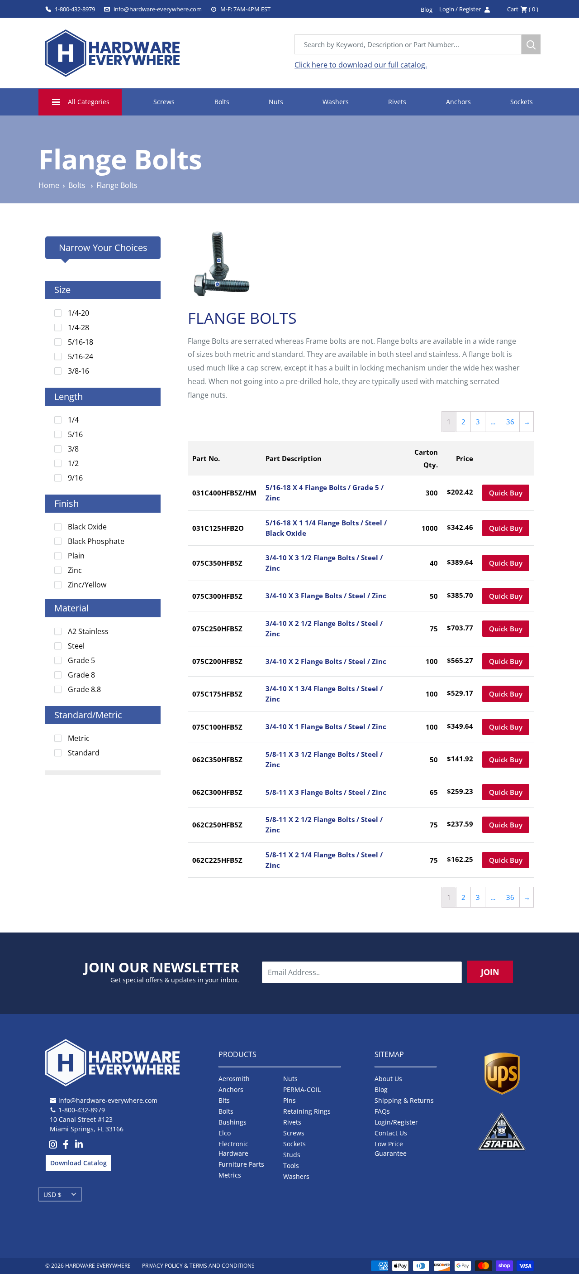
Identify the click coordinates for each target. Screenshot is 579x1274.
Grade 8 (81, 675)
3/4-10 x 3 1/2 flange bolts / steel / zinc (324, 562)
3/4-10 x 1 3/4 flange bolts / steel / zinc (324, 693)
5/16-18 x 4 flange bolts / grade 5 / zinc (325, 492)
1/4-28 (78, 327)
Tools (291, 1165)
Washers (336, 101)
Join (490, 971)
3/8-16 (78, 371)
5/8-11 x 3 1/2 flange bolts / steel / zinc (324, 759)
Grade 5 (81, 660)
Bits (224, 1100)
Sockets (521, 101)
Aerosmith (234, 1078)
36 (510, 421)
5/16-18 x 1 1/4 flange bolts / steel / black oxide (326, 528)
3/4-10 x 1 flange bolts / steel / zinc (326, 726)
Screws (164, 101)
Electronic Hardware (233, 1148)
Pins (289, 1100)
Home (48, 185)
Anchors (458, 101)
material (71, 608)
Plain (76, 556)
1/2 (73, 463)
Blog (381, 1089)
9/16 (75, 478)
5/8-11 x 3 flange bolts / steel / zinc (326, 792)
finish (66, 503)
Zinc (75, 570)
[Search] (531, 44)
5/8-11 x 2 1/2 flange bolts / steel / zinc (324, 824)
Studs (291, 1154)
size (62, 290)
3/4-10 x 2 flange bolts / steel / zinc (326, 661)
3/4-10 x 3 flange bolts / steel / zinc (326, 595)
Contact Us (391, 1133)
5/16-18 (80, 342)
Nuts (276, 101)
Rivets (397, 101)
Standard (84, 753)
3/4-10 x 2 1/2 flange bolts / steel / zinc (324, 628)
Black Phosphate (96, 541)
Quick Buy (505, 492)
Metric (79, 738)
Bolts (221, 101)
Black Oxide (87, 527)
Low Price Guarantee (391, 1148)
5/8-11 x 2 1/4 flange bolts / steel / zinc (324, 860)
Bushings (232, 1122)
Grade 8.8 (84, 689)
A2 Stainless (88, 631)
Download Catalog (78, 1163)
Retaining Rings (307, 1111)
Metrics (229, 1175)
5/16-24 (80, 356)
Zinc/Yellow (87, 585)
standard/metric (88, 715)
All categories (88, 101)
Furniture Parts (241, 1164)
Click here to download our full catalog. (360, 65)
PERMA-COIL (302, 1089)
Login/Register (396, 1122)
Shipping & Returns (404, 1100)
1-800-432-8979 (75, 9)
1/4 (73, 420)
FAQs (382, 1111)
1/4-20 (78, 313)
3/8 (73, 449)
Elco (224, 1133)
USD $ (52, 1194)
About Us (388, 1078)
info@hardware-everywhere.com (158, 9)
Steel (76, 646)
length (68, 396)
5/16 (75, 434)
